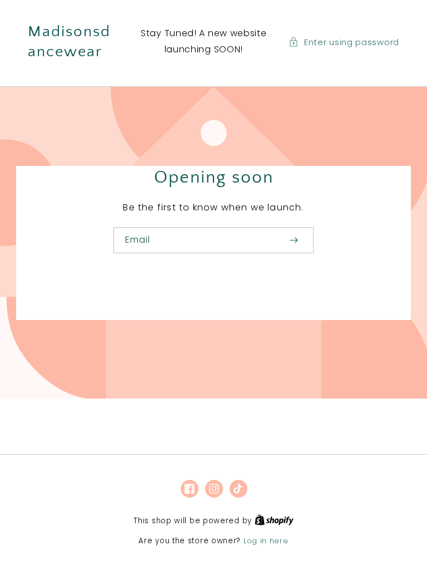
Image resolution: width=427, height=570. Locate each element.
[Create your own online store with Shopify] (274, 520)
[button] (344, 42)
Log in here (266, 540)
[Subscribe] (293, 240)
